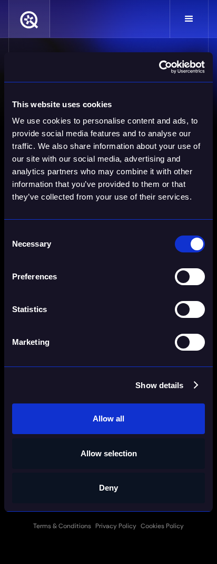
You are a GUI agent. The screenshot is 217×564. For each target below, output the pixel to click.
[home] (29, 18)
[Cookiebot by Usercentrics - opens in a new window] (159, 67)
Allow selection (109, 453)
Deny (108, 487)
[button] (189, 19)
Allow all (108, 418)
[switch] (190, 276)
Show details (159, 385)
